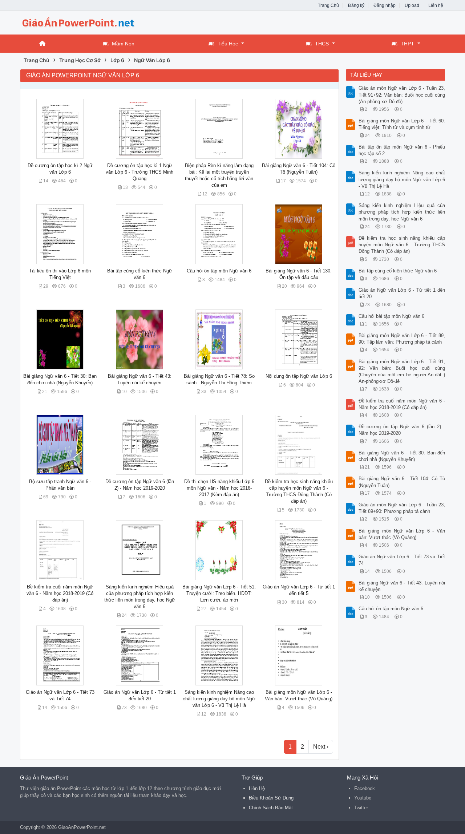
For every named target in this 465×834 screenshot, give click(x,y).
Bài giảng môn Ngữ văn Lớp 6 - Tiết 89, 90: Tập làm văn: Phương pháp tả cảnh (402, 339)
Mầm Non (123, 43)
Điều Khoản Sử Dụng (271, 798)
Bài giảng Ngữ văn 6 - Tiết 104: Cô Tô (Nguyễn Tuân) (402, 482)
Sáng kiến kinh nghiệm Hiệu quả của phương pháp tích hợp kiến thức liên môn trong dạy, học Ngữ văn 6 (402, 212)
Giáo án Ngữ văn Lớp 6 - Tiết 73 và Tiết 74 (402, 560)
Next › (320, 747)
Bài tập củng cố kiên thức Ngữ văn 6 (398, 271)
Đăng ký (356, 5)
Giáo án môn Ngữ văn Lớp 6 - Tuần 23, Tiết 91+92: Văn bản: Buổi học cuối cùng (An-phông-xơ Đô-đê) (402, 94)
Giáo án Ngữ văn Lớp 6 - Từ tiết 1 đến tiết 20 (402, 293)
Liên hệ (435, 5)
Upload (412, 5)
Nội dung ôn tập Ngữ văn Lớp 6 (299, 376)
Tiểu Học (228, 43)
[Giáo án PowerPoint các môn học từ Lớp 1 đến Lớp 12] (78, 22)
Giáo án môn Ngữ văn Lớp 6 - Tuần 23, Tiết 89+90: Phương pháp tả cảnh (402, 508)
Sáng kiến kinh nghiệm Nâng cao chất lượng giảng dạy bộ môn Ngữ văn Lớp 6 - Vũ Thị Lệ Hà (219, 698)
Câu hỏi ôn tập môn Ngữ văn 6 (219, 271)
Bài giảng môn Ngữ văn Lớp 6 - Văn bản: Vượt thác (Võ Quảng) (402, 534)
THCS (322, 43)
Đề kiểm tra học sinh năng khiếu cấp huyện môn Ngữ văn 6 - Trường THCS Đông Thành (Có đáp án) (402, 244)
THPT (407, 43)
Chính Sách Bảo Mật (271, 807)
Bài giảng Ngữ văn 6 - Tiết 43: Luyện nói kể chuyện (402, 586)
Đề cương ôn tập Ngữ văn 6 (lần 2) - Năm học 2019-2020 (402, 430)
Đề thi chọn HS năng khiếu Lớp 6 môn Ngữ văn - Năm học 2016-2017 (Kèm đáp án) (219, 488)
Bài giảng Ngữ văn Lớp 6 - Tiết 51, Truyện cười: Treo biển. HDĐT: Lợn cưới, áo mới (219, 593)
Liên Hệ (257, 788)
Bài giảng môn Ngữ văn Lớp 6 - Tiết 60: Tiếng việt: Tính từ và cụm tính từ (402, 124)
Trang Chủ (328, 5)
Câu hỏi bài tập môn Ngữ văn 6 (391, 316)
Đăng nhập (384, 5)
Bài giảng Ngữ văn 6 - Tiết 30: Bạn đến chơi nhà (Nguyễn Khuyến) (402, 456)
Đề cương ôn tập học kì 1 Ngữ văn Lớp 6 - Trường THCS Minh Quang (139, 172)
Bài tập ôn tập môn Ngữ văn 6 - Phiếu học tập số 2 (402, 150)
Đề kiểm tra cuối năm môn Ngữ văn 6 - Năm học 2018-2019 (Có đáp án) (60, 593)
